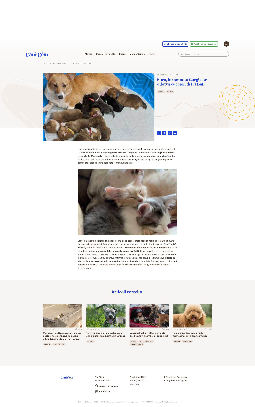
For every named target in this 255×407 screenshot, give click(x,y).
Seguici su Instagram (177, 380)
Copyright (134, 384)
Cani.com (37, 54)
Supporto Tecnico (108, 386)
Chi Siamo (100, 377)
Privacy (133, 380)
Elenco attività (102, 380)
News (152, 54)
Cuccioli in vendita (105, 54)
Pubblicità (104, 391)
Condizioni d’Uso (137, 377)
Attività (88, 54)
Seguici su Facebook (176, 377)
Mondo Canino (137, 54)
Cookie (142, 380)
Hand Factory (172, 402)
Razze (122, 54)
